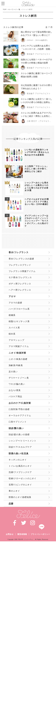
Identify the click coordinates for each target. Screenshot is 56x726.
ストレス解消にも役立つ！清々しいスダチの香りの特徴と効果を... (36, 100)
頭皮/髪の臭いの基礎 (19, 434)
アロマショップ (16, 340)
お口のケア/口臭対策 (20, 403)
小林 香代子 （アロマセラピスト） (39, 121)
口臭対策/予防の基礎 (19, 409)
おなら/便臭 (15, 390)
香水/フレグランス (19, 252)
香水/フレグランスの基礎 (21, 259)
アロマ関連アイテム (19, 346)
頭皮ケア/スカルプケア (20, 447)
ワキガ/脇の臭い (17, 384)
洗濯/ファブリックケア (20, 472)
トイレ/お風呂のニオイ (20, 466)
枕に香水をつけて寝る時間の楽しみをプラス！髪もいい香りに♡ (36, 33)
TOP (5, 9)
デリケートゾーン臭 (19, 378)
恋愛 (11, 503)
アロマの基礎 (15, 302)
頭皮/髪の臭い (16, 428)
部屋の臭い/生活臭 (19, 453)
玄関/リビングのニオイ (20, 484)
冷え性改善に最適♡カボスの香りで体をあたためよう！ (36, 87)
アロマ (12, 296)
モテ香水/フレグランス (20, 277)
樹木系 (12, 334)
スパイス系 (14, 327)
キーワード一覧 (14, 9)
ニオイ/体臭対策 (17, 352)
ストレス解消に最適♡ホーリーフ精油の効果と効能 (36, 75)
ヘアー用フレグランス (20, 290)
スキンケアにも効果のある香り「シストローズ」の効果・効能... (36, 47)
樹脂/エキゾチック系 (19, 321)
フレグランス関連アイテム (22, 271)
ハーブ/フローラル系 (19, 309)
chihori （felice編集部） (38, 40)
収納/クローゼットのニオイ (22, 478)
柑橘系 (12, 315)
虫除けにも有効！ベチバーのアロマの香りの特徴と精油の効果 (36, 61)
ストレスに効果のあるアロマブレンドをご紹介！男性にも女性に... (36, 114)
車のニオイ (14, 491)
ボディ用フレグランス (20, 283)
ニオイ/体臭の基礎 (18, 359)
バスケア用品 (15, 396)
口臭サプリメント (18, 422)
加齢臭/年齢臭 (16, 365)
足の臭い (13, 371)
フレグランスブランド (20, 265)
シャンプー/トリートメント (22, 441)
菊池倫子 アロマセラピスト (39, 54)
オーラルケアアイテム (20, 415)
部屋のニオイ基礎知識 (20, 497)
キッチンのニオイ (18, 460)
